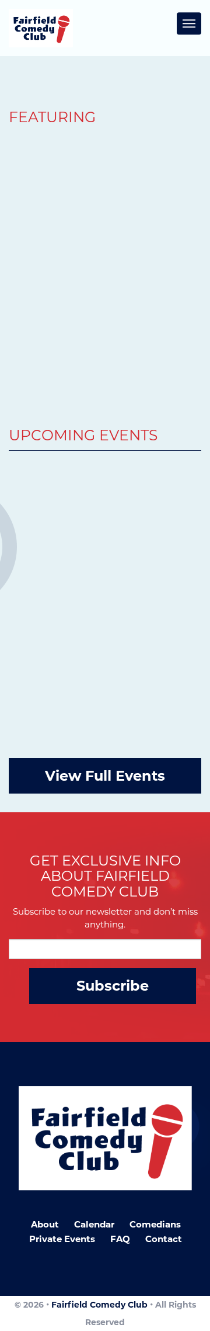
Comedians (155, 1224)
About (45, 1224)
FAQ (120, 1238)
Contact (163, 1238)
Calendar (94, 1224)
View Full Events (105, 775)
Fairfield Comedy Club (99, 1304)
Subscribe (112, 985)
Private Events (62, 1238)
